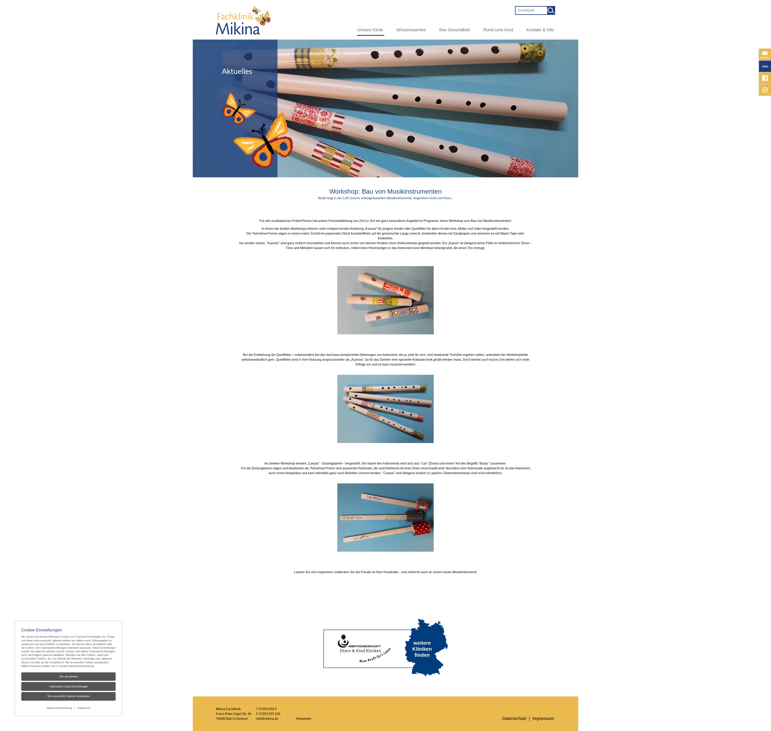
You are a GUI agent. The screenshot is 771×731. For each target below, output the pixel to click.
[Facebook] (765, 78)
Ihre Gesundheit (454, 29)
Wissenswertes (411, 29)
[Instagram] (765, 90)
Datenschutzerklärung (81, 666)
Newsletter (303, 718)
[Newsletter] (765, 54)
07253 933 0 (268, 709)
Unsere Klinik (370, 29)
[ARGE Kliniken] (385, 647)
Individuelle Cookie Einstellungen (68, 686)
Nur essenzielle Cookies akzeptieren (68, 696)
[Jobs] (765, 66)
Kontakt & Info (540, 29)
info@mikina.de (267, 718)
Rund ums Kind (498, 29)
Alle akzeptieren (68, 676)
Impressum (83, 708)
